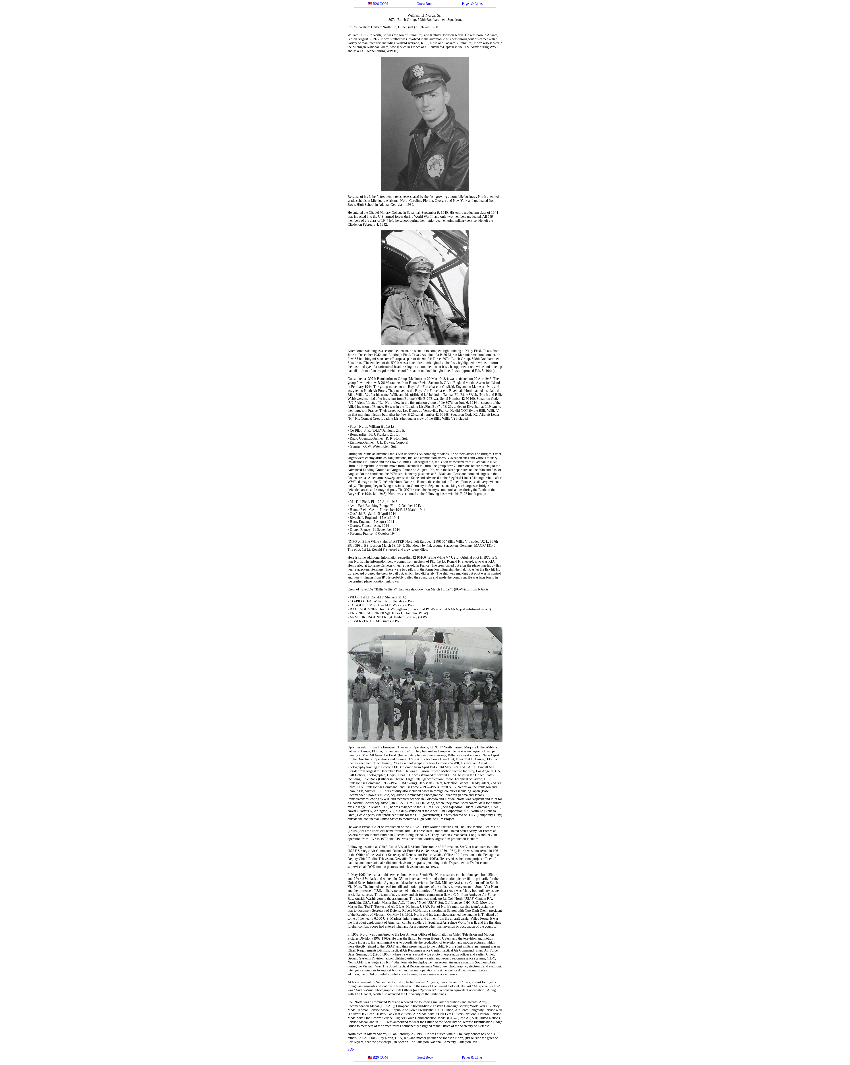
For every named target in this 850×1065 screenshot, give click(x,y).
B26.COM (380, 4)
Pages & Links (472, 4)
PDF (351, 1049)
